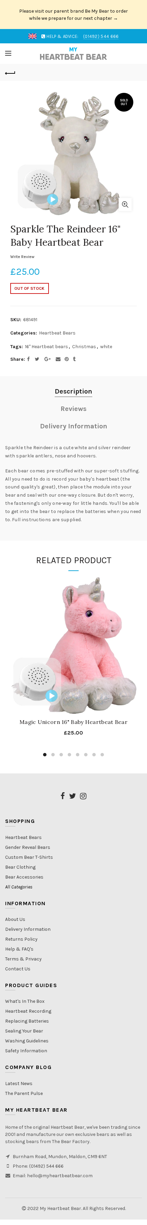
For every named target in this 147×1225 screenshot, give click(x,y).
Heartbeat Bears (57, 333)
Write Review (22, 256)
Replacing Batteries (27, 1021)
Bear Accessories (24, 877)
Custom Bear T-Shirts (29, 857)
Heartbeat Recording (28, 1011)
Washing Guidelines (27, 1041)
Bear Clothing (20, 867)
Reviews (73, 409)
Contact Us (17, 969)
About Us (15, 919)
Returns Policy (21, 939)
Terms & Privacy (23, 959)
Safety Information (26, 1051)
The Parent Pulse (24, 1093)
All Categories (18, 887)
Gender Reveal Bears (27, 847)
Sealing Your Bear (24, 1031)
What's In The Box (24, 1001)
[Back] (10, 72)
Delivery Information (73, 426)
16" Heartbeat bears (46, 347)
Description (73, 391)
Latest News (18, 1083)
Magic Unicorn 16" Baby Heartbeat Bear (73, 722)
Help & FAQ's (19, 949)
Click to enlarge (125, 204)
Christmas (84, 347)
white (106, 347)
